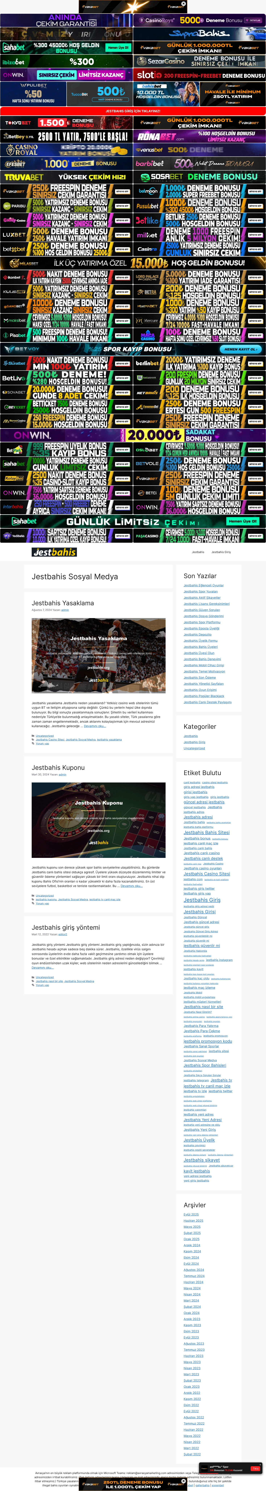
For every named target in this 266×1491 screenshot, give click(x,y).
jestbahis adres (194, 812)
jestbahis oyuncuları (193, 1021)
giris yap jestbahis (196, 797)
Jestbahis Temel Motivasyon (204, 671)
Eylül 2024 (191, 1263)
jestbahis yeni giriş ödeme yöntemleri (201, 1135)
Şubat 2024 (192, 1307)
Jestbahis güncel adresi (201, 922)
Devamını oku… (95, 726)
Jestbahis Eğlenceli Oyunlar (204, 585)
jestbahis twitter (221, 1091)
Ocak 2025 (191, 1239)
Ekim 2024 (191, 1257)
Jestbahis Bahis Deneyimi (202, 659)
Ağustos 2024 (194, 1270)
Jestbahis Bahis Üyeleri (201, 647)
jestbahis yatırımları (195, 1109)
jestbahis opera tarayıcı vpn (219, 1017)
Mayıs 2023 (192, 1362)
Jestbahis (198, 552)
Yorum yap (42, 743)
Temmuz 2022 (194, 1423)
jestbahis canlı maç (192, 864)
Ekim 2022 (191, 1405)
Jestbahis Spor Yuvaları (201, 591)
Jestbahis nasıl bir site (49, 981)
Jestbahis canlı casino (202, 853)
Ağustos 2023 (194, 1343)
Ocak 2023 (192, 1386)
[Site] (66, 191)
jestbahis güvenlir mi (202, 945)
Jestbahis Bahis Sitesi (207, 832)
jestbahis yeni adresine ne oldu (202, 1124)
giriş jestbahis (219, 797)
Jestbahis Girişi (200, 911)
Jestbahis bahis (194, 822)
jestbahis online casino (194, 1017)
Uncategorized (45, 735)
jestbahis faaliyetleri (193, 884)
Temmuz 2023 (194, 1350)
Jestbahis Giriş (221, 552)
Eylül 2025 (191, 1214)
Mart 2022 (191, 1448)
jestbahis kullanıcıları (221, 979)
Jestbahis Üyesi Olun (199, 653)
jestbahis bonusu (220, 839)
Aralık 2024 (192, 1245)
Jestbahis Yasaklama (63, 603)
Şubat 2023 (192, 1380)
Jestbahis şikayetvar (221, 1165)
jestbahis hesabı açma (194, 960)
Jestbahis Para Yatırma (201, 1026)
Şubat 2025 (192, 1233)
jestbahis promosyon (215, 1035)
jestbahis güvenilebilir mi (198, 936)
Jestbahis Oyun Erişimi (200, 690)
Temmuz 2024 (194, 1276)
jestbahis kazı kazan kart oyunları (199, 974)
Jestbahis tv (221, 1080)
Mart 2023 (191, 1374)
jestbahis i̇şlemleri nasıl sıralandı (199, 965)
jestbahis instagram (219, 960)
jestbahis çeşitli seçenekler (199, 1149)
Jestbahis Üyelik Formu (201, 641)
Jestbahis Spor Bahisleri (205, 1065)
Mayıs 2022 (192, 1436)
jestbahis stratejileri (193, 1071)
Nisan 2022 (192, 1442)
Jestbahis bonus (197, 838)
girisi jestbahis (195, 792)
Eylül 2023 (191, 1337)
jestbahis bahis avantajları (219, 822)
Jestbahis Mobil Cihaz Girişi (204, 665)
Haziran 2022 (193, 1430)
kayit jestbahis (197, 1171)
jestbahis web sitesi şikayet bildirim (200, 1105)
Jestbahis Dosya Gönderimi (204, 616)
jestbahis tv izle (195, 1091)
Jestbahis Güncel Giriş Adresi (201, 931)
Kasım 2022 (192, 1399)
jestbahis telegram (196, 1080)
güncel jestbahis (195, 807)
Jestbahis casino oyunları (203, 868)
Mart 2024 (191, 1300)
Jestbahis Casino (213, 863)
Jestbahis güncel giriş (196, 926)
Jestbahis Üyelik (199, 1139)
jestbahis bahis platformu (198, 827)
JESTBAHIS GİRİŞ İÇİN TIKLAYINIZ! (133, 111)
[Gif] (133, 263)
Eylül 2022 (191, 1411)
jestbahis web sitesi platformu (198, 1101)
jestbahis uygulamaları (194, 1096)
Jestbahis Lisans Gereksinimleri (207, 604)
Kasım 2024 (192, 1251)
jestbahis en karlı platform (216, 880)
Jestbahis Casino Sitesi (50, 739)
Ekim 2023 (191, 1331)
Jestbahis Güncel (195, 917)
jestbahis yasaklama (109, 739)
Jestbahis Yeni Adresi (203, 1119)
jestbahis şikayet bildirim (195, 1166)
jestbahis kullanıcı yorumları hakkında (201, 983)
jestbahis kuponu (46, 899)
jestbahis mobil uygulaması (199, 997)
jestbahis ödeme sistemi (195, 1155)
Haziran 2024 (193, 1282)
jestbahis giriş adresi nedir (199, 906)
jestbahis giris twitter (199, 888)
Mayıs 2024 (192, 1288)
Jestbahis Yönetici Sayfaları (204, 684)
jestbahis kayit (193, 969)
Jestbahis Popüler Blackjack (204, 696)
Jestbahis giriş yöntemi (66, 927)
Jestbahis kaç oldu (196, 978)
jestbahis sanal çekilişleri (195, 1051)
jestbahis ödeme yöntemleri (220, 1155)
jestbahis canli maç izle (201, 843)
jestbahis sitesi (219, 1051)
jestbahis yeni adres (199, 1114)
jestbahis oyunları (212, 1021)
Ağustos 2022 (194, 1417)
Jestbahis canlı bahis (198, 848)
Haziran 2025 (193, 1220)
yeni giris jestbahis (196, 1180)
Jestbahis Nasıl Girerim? (198, 1012)
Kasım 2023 (192, 1325)
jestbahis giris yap (197, 893)
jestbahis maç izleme (199, 988)
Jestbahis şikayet (202, 1160)
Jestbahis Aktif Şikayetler (202, 597)
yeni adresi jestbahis (198, 1176)
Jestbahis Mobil (193, 992)
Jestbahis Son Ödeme (200, 677)
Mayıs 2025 (192, 1227)
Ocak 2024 (192, 1313)
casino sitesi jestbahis (215, 782)
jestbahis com (193, 879)
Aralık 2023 (192, 1319)
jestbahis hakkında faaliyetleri (197, 956)
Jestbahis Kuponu (58, 767)
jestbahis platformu (193, 1036)
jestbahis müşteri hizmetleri (202, 1001)
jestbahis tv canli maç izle (104, 899)
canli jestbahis (192, 782)
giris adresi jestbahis (199, 787)
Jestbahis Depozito (198, 634)
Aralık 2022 (192, 1393)
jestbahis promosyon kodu (208, 1041)
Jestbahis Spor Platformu (202, 622)
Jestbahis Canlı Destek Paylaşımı (208, 702)
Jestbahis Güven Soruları (202, 610)
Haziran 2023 (193, 1356)
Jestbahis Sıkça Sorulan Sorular (202, 1075)
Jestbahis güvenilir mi (196, 940)
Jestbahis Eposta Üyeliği (201, 628)
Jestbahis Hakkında (195, 950)
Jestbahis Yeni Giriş (200, 1130)
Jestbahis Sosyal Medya (81, 739)
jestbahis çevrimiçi (194, 1145)
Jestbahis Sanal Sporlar (201, 1046)
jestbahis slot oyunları (194, 1056)
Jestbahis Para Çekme (202, 1031)
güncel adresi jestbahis (204, 802)
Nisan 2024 (192, 1294)
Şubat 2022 (192, 1454)
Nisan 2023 (192, 1368)
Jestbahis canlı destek (203, 858)
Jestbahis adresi (198, 817)
